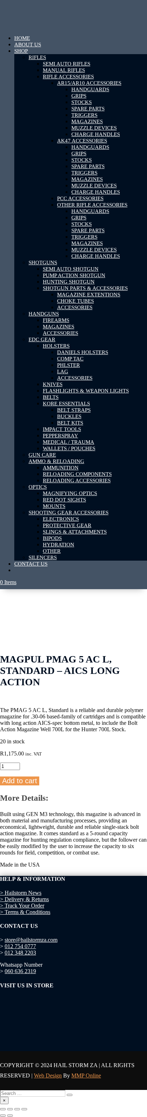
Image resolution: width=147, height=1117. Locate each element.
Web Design (48, 1075)
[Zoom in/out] (3, 1109)
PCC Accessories (80, 198)
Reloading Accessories (77, 480)
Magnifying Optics (70, 493)
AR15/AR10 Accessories (89, 83)
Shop (21, 51)
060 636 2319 (20, 971)
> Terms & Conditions (25, 912)
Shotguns (43, 262)
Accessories (74, 307)
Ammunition (60, 468)
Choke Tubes (75, 301)
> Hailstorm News (20, 893)
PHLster (68, 365)
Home (22, 38)
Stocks (81, 102)
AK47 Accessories (82, 141)
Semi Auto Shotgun (70, 269)
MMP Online (86, 1075)
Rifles (37, 57)
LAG (62, 371)
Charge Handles (95, 134)
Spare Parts (88, 108)
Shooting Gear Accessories (68, 512)
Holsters (56, 346)
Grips (78, 96)
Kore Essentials (66, 403)
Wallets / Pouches (69, 448)
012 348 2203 (20, 953)
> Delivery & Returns (24, 899)
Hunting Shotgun (69, 282)
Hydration (58, 544)
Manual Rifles (64, 70)
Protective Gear (67, 525)
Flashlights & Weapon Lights (86, 391)
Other (52, 551)
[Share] (17, 1109)
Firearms (56, 320)
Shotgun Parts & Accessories (85, 288)
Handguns (44, 314)
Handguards (90, 89)
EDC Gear (42, 339)
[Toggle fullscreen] (10, 1109)
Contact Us (30, 564)
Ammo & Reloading (56, 461)
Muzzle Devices (94, 128)
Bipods (52, 538)
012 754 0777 (20, 946)
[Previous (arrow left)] (3, 1116)
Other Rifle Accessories (92, 205)
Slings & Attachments (75, 532)
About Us (27, 44)
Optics (38, 487)
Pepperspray (60, 435)
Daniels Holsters (82, 352)
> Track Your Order (22, 906)
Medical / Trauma (68, 442)
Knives (52, 384)
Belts (51, 397)
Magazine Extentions (88, 294)
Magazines (87, 121)
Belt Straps (74, 410)
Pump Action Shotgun (74, 275)
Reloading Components (77, 474)
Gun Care (42, 455)
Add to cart (19, 781)
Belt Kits (70, 423)
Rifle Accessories (68, 76)
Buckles (69, 416)
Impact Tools (62, 429)
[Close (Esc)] (24, 1109)
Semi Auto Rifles (66, 64)
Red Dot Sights (64, 500)
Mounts (54, 506)
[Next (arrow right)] (10, 1116)
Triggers (84, 115)
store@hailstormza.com (31, 940)
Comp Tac (70, 359)
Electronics (61, 519)
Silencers (43, 557)
